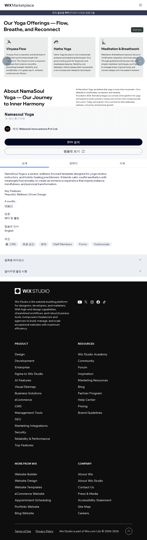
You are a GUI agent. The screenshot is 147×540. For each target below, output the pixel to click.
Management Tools (28, 413)
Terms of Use (23, 531)
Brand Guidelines (90, 413)
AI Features (23, 380)
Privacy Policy (44, 531)
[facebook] (98, 302)
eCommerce (23, 400)
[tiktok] (104, 302)
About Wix (85, 474)
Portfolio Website (27, 506)
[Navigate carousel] (6, 61)
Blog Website (24, 513)
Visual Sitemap (25, 387)
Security (20, 432)
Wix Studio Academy (92, 354)
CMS (18, 406)
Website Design (26, 481)
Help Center (86, 400)
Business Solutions (28, 393)
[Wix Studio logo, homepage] (33, 291)
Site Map (84, 506)
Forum (82, 367)
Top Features (24, 445)
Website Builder (26, 474)
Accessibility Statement (94, 500)
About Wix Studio (90, 481)
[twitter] (86, 302)
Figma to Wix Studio (29, 374)
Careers (83, 513)
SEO (18, 419)
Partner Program (90, 393)
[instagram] (92, 302)
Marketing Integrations (31, 426)
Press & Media (88, 494)
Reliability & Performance (32, 439)
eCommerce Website (29, 494)
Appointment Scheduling (33, 500)
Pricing (82, 406)
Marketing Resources (93, 380)
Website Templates (28, 487)
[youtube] (80, 302)
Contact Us (86, 487)
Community (86, 361)
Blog (81, 387)
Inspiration (85, 374)
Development (24, 361)
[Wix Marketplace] (19, 5)
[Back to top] (128, 531)
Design (20, 354)
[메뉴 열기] (140, 5)
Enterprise (22, 367)
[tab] (24, 163)
